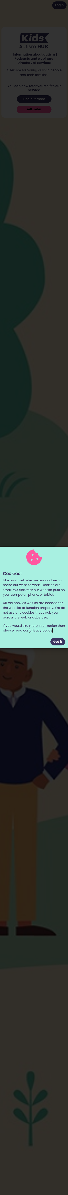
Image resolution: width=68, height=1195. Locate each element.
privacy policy (40, 630)
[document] (34, 597)
